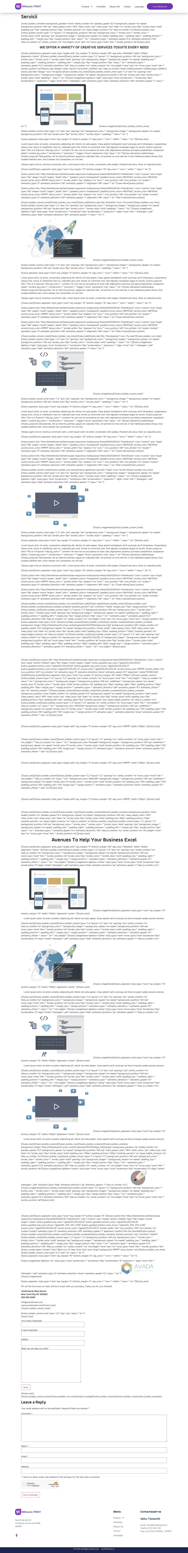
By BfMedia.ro (108, 1548)
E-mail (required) (29, 1330)
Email (24, 1456)
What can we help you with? (34, 1348)
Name (24, 1446)
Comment (26, 1413)
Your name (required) (31, 1321)
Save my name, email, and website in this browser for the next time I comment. (61, 1477)
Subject (24, 1339)
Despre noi (115, 6)
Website (25, 1467)
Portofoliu (101, 6)
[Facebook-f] (16, 1535)
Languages (139, 6)
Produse (85, 6)
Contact (127, 6)
